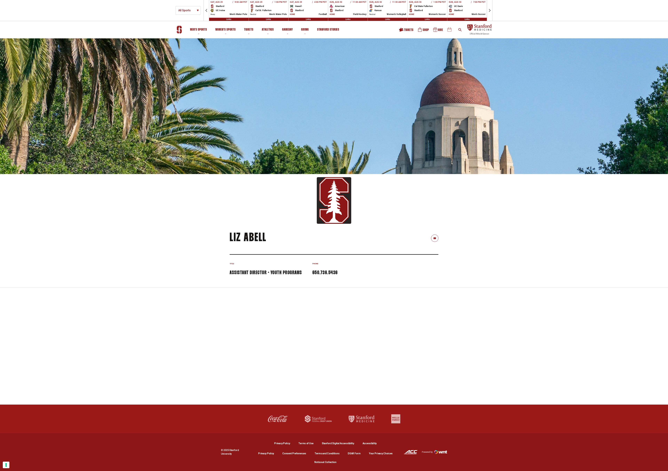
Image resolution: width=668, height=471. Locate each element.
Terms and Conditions (327, 453)
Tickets (248, 29)
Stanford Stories (328, 30)
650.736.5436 (325, 272)
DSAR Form (354, 453)
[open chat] (663, 466)
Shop (424, 31)
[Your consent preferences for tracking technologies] (6, 465)
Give (438, 31)
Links (228, 19)
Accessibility (370, 443)
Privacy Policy (285, 443)
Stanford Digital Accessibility (341, 443)
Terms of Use (305, 443)
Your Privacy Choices (381, 453)
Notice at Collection (325, 462)
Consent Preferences (294, 453)
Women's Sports (225, 29)
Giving (305, 29)
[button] (206, 10)
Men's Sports (198, 29)
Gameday (287, 29)
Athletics (268, 29)
